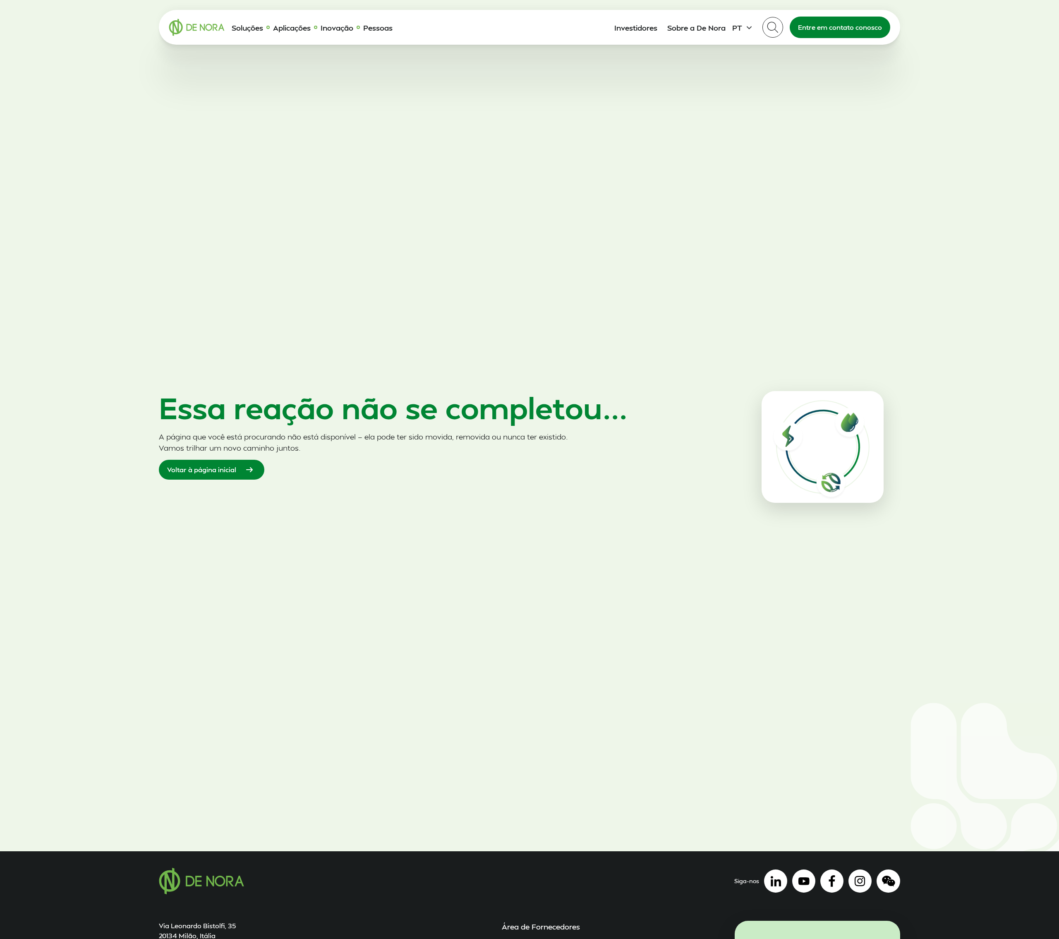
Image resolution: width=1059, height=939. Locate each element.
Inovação (337, 27)
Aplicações (292, 27)
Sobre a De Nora (696, 27)
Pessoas (378, 27)
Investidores (635, 27)
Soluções (247, 27)
